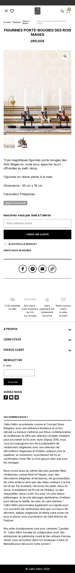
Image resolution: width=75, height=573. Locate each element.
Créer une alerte (37, 234)
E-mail (7, 365)
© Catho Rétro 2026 (37, 568)
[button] (7, 10)
